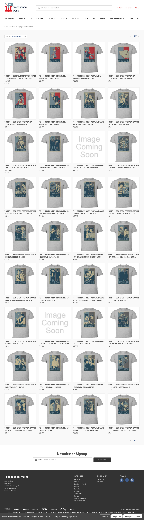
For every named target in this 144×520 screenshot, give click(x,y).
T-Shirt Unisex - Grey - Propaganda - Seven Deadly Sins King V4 (53, 77)
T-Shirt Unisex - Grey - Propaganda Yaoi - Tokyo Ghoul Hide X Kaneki (123, 123)
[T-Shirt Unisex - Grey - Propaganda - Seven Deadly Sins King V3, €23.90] (89, 57)
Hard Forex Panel (37, 19)
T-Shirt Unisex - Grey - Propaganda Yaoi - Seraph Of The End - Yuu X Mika (88, 166)
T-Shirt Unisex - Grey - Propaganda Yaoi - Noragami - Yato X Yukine (54, 256)
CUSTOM (22, 19)
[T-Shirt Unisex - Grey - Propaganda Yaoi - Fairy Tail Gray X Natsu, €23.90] (20, 366)
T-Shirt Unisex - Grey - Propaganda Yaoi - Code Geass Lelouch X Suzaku (88, 429)
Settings (105, 516)
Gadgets (64, 19)
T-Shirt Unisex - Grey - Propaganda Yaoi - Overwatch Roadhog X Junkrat (54, 212)
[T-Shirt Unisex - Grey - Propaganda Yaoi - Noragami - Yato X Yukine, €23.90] (54, 236)
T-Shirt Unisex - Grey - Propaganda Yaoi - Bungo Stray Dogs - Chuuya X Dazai (123, 429)
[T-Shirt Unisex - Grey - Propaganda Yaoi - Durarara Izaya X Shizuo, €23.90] (89, 366)
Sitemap (100, 482)
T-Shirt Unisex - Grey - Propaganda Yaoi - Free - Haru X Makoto (88, 342)
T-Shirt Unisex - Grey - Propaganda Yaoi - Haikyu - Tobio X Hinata (20, 342)
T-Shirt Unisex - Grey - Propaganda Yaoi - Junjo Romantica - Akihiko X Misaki (88, 299)
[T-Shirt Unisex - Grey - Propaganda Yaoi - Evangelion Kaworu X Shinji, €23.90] (54, 366)
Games (102, 19)
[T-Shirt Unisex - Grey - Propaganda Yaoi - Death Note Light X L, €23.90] (54, 409)
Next (136, 36)
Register (129, 8)
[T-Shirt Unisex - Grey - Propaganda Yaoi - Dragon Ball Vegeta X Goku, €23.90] (123, 366)
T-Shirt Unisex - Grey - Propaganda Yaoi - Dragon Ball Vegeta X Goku (123, 386)
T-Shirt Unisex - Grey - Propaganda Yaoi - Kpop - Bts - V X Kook (54, 299)
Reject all (117, 516)
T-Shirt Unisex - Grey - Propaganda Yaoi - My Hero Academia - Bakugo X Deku (123, 256)
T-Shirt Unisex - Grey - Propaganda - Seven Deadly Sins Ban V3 (53, 123)
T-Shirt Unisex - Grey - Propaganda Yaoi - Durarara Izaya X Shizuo (88, 386)
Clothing (75, 19)
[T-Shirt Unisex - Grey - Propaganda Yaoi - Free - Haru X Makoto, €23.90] (89, 322)
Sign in (121, 8)
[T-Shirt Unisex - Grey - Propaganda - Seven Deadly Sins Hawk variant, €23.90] (123, 57)
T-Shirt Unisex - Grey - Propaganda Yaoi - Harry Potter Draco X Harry (123, 299)
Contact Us (134, 19)
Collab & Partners (117, 19)
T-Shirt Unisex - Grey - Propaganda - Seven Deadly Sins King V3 (87, 77)
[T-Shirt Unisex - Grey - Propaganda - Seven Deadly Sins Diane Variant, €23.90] (20, 103)
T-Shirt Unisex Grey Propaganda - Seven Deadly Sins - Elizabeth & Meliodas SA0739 (20, 78)
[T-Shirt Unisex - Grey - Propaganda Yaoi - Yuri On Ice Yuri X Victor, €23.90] (89, 103)
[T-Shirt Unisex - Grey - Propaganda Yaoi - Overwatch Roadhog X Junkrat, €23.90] (54, 192)
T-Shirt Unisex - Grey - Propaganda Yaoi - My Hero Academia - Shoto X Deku (88, 256)
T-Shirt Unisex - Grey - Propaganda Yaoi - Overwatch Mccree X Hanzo (88, 212)
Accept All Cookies (133, 516)
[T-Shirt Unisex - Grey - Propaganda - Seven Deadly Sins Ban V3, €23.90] (54, 103)
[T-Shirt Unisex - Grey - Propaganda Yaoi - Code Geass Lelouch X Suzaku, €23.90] (89, 409)
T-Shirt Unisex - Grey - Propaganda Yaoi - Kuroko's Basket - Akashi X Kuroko (20, 299)
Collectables (90, 19)
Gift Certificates (79, 501)
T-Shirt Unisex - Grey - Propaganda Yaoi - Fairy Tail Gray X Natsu (20, 386)
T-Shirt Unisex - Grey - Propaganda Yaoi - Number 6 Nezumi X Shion (20, 256)
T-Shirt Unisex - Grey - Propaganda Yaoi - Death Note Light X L (54, 429)
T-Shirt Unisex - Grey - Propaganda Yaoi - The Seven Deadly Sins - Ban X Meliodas (20, 167)
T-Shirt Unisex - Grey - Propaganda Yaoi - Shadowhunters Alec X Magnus (54, 166)
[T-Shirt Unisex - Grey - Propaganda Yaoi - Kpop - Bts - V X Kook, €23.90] (54, 279)
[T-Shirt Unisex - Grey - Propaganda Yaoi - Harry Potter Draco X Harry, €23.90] (123, 279)
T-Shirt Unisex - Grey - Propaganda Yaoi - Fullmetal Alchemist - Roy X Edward (54, 342)
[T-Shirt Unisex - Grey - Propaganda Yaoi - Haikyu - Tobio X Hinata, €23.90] (20, 322)
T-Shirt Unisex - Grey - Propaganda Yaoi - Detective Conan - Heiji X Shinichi (20, 429)
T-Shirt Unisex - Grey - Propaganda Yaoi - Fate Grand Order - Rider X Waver (123, 342)
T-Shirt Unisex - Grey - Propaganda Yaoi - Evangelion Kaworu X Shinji (54, 386)
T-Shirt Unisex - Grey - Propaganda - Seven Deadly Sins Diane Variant (18, 123)
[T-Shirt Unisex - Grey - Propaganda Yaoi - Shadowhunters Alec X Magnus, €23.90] (54, 146)
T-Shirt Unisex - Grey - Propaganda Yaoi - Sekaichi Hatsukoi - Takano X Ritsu (123, 166)
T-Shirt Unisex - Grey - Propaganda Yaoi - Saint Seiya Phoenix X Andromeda (20, 212)
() (138, 8)
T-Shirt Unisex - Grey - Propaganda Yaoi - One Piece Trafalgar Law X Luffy (123, 212)
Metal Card (9, 19)
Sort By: (8, 36)
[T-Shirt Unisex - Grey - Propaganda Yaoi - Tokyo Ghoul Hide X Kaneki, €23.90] (123, 103)
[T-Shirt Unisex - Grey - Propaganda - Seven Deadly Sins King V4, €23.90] (54, 57)
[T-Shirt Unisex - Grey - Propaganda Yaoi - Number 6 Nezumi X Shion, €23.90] (20, 236)
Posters (52, 19)
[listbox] (19, 36)
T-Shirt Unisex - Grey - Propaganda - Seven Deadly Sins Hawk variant (122, 77)
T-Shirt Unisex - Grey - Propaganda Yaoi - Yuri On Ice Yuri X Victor (88, 123)
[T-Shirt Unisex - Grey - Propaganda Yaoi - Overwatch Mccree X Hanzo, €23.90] (89, 192)
